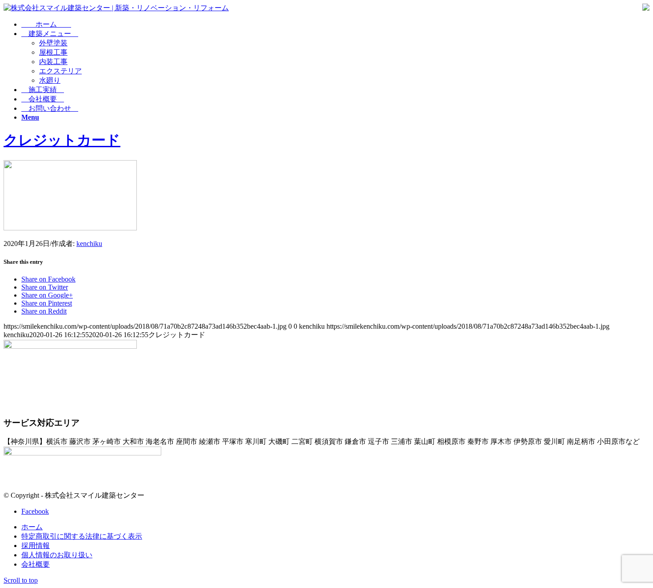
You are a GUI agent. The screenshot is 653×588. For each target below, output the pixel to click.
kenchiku (89, 243)
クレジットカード (62, 140)
